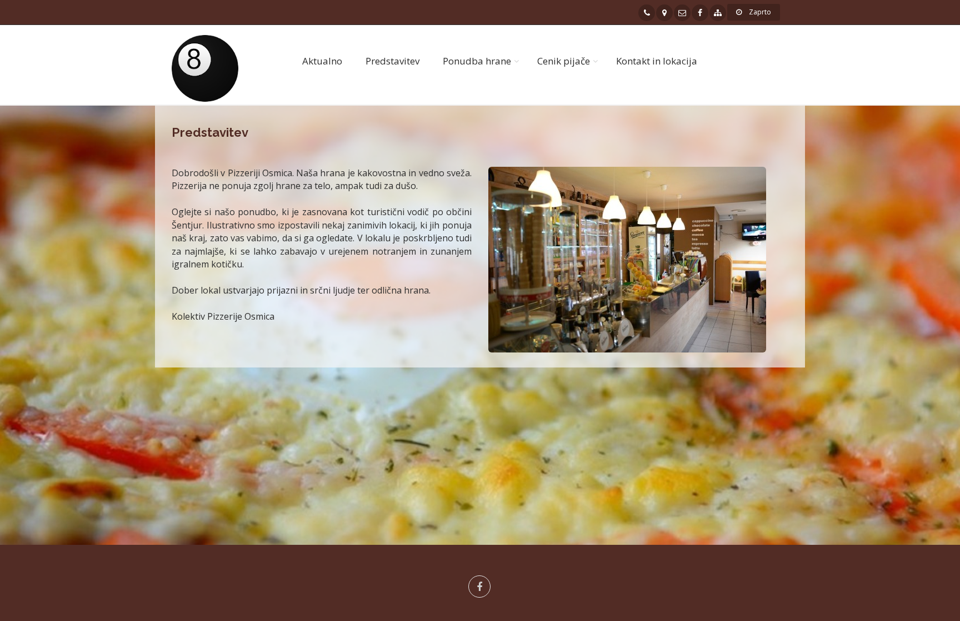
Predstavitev (392, 60)
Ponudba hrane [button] (477, 60)
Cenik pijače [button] (563, 60)
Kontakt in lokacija (656, 60)
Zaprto (759, 12)
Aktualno (322, 60)
